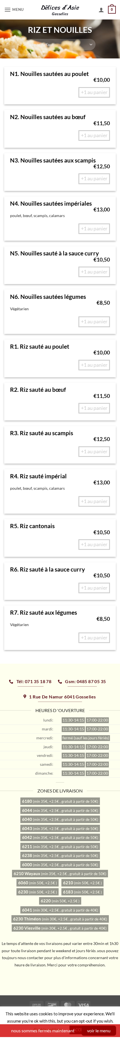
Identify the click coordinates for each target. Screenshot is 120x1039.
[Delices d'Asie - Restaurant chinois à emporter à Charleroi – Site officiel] (60, 9)
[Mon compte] (101, 10)
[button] (14, 9)
